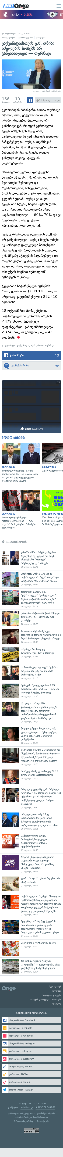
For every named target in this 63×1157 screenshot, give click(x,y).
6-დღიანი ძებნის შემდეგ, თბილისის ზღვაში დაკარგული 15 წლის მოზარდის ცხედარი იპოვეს (31, 637)
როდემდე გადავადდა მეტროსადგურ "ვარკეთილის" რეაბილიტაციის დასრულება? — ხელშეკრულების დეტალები (31, 599)
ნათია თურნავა (45, 345)
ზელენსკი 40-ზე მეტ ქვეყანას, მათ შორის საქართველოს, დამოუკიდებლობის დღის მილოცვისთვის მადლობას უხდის (31, 928)
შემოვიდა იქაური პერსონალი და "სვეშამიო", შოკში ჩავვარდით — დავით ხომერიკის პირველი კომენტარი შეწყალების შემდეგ (31, 757)
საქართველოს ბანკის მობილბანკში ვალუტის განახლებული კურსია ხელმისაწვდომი (31, 843)
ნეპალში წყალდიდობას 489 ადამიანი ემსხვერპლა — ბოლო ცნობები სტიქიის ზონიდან (31, 691)
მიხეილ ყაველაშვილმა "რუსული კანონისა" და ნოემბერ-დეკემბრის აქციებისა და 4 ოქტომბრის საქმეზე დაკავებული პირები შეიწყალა (31, 798)
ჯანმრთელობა (26, 37)
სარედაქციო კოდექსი (50, 995)
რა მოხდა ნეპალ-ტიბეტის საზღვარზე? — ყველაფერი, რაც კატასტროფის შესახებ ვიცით (31, 966)
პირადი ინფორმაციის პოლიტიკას (31, 1121)
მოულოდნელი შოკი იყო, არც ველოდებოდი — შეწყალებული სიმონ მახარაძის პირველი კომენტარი (31, 735)
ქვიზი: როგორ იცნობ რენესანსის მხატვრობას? (31, 884)
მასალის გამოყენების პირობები (45, 999)
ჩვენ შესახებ (55, 986)
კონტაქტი (56, 1004)
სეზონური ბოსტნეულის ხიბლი (31, 948)
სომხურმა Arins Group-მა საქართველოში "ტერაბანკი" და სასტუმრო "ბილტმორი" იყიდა (31, 579)
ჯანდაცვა (41, 37)
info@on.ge (26, 1107)
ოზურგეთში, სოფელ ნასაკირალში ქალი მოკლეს (31, 655)
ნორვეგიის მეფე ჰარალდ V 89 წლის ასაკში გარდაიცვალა (31, 777)
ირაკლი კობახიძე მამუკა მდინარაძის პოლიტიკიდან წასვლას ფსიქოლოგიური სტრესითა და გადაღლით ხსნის (31, 821)
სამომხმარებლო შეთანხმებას (30, 1117)
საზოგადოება (8, 37)
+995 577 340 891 (45, 1107)
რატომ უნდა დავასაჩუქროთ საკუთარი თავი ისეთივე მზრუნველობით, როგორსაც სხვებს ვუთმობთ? (31, 864)
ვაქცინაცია (23, 345)
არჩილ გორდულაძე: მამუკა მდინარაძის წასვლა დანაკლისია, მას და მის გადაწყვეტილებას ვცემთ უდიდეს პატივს (20, 463)
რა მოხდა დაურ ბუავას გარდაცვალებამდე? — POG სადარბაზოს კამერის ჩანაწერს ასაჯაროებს (20, 510)
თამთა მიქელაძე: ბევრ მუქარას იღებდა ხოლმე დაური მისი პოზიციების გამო (31, 673)
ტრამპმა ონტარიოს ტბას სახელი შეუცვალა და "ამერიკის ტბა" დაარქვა (31, 619)
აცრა (33, 345)
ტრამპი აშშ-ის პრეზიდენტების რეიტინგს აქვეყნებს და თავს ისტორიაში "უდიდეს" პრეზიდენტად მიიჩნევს (31, 559)
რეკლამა (56, 991)
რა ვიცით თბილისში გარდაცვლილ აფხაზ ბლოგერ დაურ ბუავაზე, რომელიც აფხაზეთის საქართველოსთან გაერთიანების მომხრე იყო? (31, 712)
